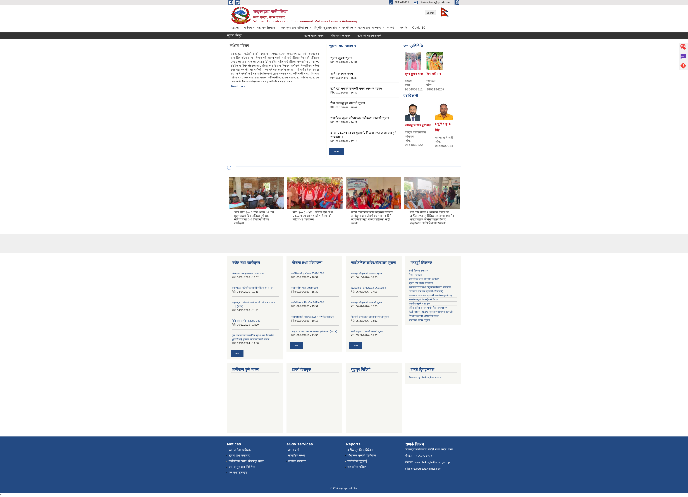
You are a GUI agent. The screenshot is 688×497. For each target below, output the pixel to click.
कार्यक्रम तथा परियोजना (295, 27)
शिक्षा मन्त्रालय (415, 274)
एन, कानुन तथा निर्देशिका (242, 467)
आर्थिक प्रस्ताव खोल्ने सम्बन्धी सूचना (367, 331)
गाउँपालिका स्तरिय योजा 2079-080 (307, 302)
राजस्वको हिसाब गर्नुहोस (419, 320)
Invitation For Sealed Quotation (368, 287)
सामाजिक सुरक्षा (296, 455)
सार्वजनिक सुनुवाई (357, 461)
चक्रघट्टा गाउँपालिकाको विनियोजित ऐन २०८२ (253, 287)
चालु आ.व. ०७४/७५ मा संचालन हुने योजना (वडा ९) (314, 331)
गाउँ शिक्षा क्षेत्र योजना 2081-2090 (307, 273)
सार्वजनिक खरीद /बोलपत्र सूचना (246, 461)
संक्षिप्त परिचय (239, 45)
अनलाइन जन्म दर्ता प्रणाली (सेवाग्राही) (426, 291)
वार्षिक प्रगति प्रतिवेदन (360, 450)
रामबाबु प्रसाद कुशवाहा (418, 125)
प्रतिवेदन (347, 27)
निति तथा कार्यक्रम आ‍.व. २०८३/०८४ (249, 273)
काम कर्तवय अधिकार (240, 450)
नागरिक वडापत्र (297, 461)
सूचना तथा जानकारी (369, 27)
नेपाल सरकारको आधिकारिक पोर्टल (424, 315)
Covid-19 (418, 27)
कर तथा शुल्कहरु (238, 472)
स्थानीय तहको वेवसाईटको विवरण (423, 299)
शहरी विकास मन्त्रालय (419, 270)
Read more (238, 86)
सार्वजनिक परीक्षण (356, 467)
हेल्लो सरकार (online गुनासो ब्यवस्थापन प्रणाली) (431, 311)
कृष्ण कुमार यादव (414, 74)
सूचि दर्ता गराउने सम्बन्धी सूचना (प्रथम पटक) (370, 35)
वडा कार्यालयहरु (266, 27)
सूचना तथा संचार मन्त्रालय (421, 283)
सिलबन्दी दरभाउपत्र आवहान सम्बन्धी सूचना (370, 316)
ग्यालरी (391, 27)
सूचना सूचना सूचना (303, 35)
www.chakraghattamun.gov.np (432, 462)
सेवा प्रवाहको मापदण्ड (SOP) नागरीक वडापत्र (312, 316)
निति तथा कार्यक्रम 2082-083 (246, 320)
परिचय (248, 27)
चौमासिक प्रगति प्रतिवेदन (361, 455)
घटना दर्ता (293, 450)
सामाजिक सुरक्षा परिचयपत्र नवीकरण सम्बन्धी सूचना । (361, 118)
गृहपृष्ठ (235, 27)
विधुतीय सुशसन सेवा (325, 27)
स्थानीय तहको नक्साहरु (419, 303)
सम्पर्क (403, 27)
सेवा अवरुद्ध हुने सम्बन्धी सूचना (347, 103)
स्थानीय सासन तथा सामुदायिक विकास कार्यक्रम (430, 287)
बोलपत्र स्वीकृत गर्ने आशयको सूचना (366, 273)
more (337, 151)
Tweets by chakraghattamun (425, 377)
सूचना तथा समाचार (239, 455)
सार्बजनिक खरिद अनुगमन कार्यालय (424, 278)
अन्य (237, 353)
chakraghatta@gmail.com (426, 468)
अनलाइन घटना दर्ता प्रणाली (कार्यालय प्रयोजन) (430, 295)
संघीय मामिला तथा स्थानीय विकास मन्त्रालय (428, 307)
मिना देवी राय (433, 74)
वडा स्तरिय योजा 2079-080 (304, 287)
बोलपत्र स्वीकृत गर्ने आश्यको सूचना (366, 302)
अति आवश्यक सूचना (330, 35)
